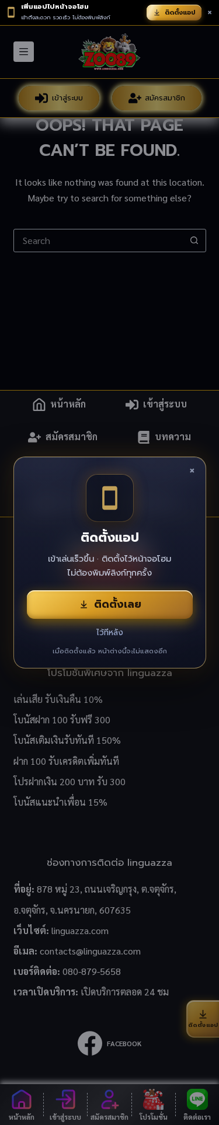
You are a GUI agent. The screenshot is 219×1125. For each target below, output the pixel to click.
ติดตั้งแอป (180, 13)
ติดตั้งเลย (117, 604)
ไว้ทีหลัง (109, 632)
